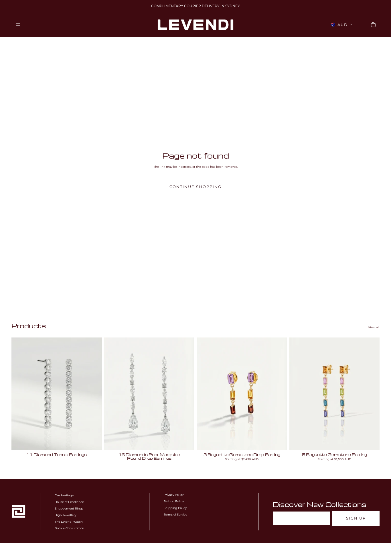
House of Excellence (69, 502)
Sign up (356, 518)
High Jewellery (65, 515)
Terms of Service (175, 514)
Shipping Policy (175, 508)
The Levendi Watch (69, 522)
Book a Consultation (69, 528)
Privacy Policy (173, 495)
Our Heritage (64, 495)
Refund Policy (174, 501)
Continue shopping (195, 187)
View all (374, 327)
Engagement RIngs (69, 508)
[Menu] (18, 24)
